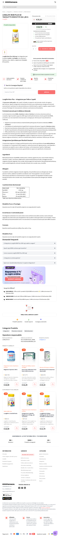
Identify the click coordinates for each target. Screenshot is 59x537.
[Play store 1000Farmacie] (8, 498)
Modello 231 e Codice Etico (27, 468)
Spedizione (5, 466)
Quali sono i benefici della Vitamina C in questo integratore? (19, 263)
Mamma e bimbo (43, 464)
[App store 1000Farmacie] (8, 494)
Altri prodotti (42, 478)
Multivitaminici (27, 12)
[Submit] (5, 7)
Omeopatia (41, 471)
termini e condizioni (45, 507)
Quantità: (34, 46)
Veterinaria (41, 473)
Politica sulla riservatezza (27, 463)
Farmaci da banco (43, 469)
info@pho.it (42, 340)
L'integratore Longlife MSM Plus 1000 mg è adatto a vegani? (19, 243)
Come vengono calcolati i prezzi (9, 456)
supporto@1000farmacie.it (8, 491)
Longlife (4, 19)
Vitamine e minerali (18, 12)
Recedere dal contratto (27, 454)
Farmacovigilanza (25, 475)
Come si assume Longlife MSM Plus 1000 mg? (15, 253)
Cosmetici (41, 456)
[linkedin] (25, 488)
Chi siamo (4, 454)
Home (3, 12)
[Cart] (55, 2)
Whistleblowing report (26, 470)
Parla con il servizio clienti (29, 315)
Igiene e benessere (43, 454)
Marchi (40, 481)
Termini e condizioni (25, 477)
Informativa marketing (26, 465)
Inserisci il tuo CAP (9, 92)
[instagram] (22, 488)
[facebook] (19, 488)
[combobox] (29, 7)
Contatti (4, 459)
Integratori (9, 12)
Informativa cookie (25, 460)
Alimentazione (42, 459)
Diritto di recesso (25, 458)
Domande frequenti (6, 461)
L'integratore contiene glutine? (12, 258)
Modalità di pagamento (7, 464)
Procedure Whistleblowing (27, 473)
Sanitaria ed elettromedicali (45, 466)
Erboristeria (42, 476)
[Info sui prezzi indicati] (42, 19)
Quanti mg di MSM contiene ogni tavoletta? (15, 248)
